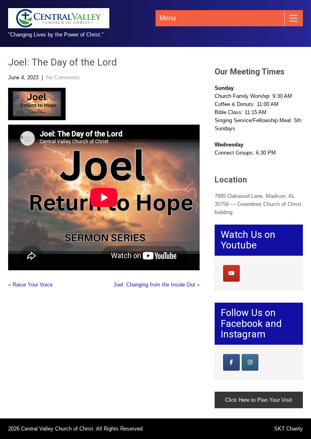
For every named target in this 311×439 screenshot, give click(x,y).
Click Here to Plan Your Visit (258, 400)
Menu (168, 18)
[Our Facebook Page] (231, 362)
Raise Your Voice (33, 285)
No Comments (63, 77)
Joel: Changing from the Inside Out (154, 285)
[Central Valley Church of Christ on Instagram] (250, 362)
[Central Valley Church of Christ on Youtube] (231, 273)
